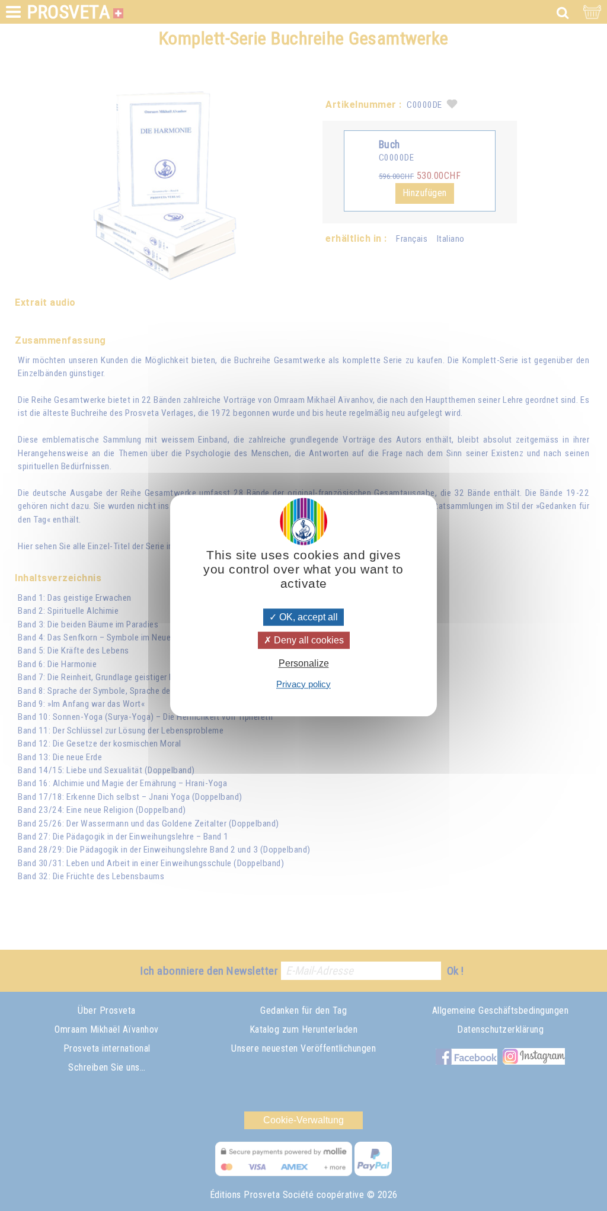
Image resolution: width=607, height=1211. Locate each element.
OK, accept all (307, 617)
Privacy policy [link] (303, 684)
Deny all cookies (307, 640)
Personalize (304, 664)
